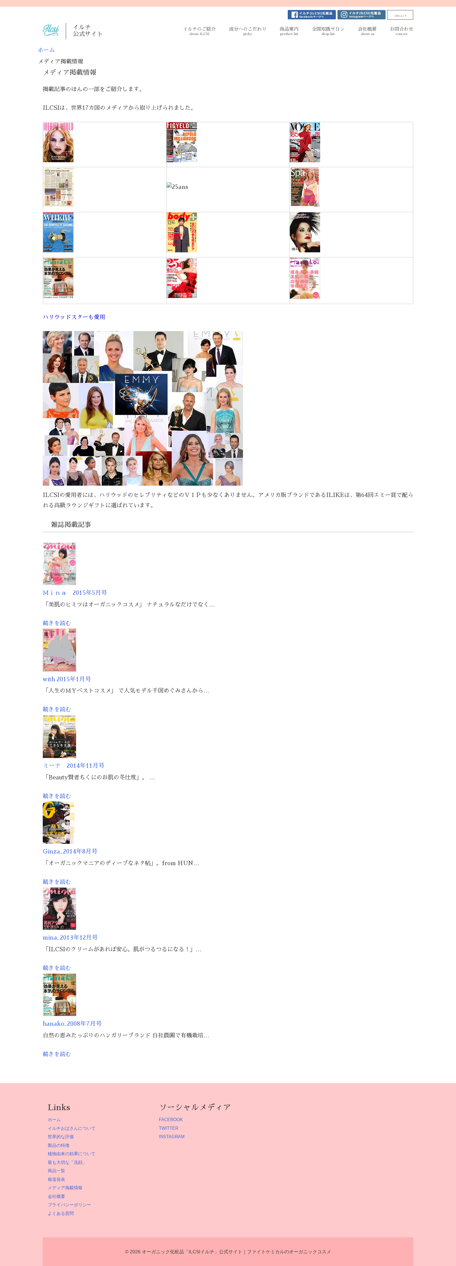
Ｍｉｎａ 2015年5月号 (75, 593)
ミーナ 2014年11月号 (73, 766)
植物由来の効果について (71, 1153)
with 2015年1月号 (67, 679)
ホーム (54, 1119)
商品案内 (289, 31)
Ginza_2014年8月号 (70, 851)
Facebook (171, 1119)
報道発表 (56, 1179)
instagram (172, 1136)
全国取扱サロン (328, 31)
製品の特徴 (58, 1145)
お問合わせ (401, 31)
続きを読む (57, 623)
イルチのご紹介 (199, 31)
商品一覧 (56, 1170)
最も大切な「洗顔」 (67, 1162)
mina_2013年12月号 (70, 938)
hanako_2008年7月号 (72, 1024)
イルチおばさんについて (71, 1128)
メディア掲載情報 (65, 1187)
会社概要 (367, 31)
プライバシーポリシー (69, 1204)
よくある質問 (61, 1213)
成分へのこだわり (247, 31)
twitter (168, 1128)
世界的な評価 (61, 1136)
